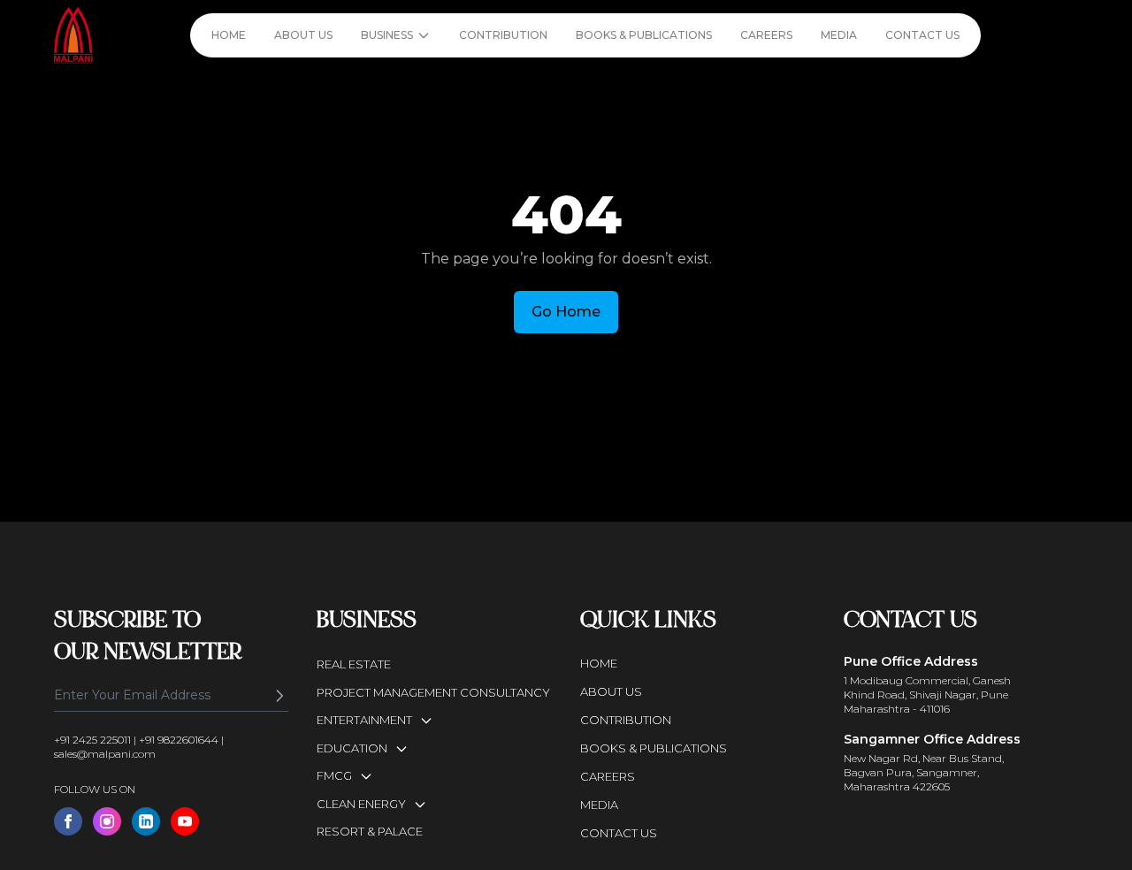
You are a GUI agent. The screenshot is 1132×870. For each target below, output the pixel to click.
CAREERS (766, 35)
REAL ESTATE (354, 664)
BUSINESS (387, 35)
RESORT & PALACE (370, 831)
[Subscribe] (279, 696)
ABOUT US (303, 35)
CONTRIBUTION (503, 35)
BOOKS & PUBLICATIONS (644, 35)
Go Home (566, 311)
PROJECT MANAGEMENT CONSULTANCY (433, 692)
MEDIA (839, 35)
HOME (228, 35)
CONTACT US (922, 35)
